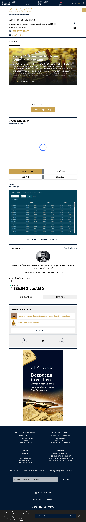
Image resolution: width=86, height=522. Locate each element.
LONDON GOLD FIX (25, 443)
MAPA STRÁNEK (25, 463)
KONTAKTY (25, 450)
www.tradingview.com (16, 123)
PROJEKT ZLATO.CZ (60, 432)
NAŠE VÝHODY (60, 440)
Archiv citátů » (70, 248)
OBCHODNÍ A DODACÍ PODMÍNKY (60, 458)
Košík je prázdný (43, 109)
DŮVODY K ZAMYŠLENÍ (60, 443)
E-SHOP (60, 450)
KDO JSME (60, 438)
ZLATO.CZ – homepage (25, 432)
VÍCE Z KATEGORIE (43, 330)
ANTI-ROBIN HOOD (25, 438)
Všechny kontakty (43, 507)
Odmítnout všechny (66, 516)
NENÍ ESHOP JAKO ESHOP (60, 456)
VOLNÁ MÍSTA (25, 458)
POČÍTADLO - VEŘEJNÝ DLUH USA (43, 239)
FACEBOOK (25, 454)
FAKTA (25, 440)
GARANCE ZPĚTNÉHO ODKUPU (60, 460)
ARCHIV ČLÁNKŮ (25, 436)
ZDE (21, 520)
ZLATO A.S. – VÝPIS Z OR (60, 436)
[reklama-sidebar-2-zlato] (43, 385)
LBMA (14, 185)
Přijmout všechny (45, 516)
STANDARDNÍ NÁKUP (60, 454)
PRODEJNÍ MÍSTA (25, 460)
